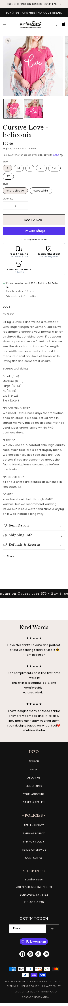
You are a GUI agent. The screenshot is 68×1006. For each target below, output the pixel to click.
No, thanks (34, 519)
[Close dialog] (61, 475)
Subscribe (34, 510)
